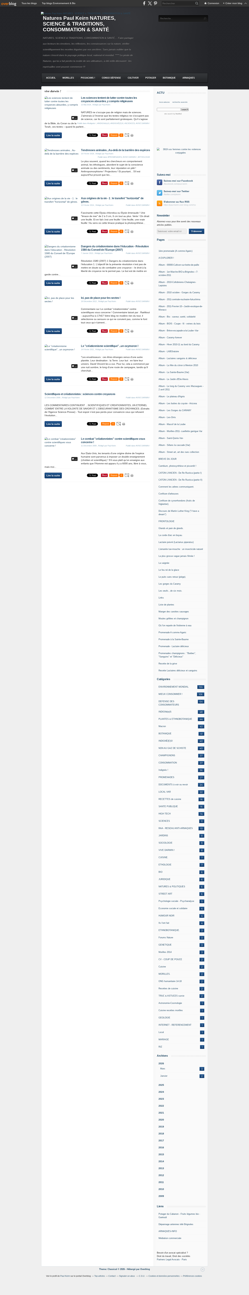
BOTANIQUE (165, 733)
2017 (161, 1140)
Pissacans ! (88, 78)
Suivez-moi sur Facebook (178, 180)
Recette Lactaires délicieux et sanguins (178, 670)
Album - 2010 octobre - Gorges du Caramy (179, 292)
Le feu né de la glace (169, 570)
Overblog (145, 1269)
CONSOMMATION (168, 762)
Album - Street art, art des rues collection (179, 452)
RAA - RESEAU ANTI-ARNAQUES (176, 828)
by (177, 114)
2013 (161, 1168)
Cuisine (162, 966)
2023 (161, 1098)
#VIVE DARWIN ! (143, 123)
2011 (161, 1182)
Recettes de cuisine (168, 988)
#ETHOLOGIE (144, 157)
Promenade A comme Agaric (172, 632)
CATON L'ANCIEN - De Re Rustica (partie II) (180, 480)
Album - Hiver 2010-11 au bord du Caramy (179, 344)
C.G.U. (142, 1276)
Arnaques (188, 78)
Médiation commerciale (170, 1238)
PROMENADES (166, 777)
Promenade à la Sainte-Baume (174, 639)
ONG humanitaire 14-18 (170, 981)
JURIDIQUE (164, 879)
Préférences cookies (192, 1276)
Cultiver (133, 78)
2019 (161, 1126)
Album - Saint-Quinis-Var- (171, 438)
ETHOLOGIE (165, 864)
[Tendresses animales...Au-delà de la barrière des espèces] (61, 153)
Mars (162, 1068)
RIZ (160, 1046)
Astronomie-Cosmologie (170, 1003)
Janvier (163, 1076)
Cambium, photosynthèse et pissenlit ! (177, 466)
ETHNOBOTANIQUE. (169, 930)
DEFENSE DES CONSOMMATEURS (169, 703)
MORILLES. (164, 974)
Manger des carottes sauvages (174, 611)
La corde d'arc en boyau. (171, 535)
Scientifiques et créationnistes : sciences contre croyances (80, 394)
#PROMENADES (115, 157)
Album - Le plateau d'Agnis (172, 396)
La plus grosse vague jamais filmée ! (177, 556)
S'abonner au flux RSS (176, 201)
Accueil (51, 78)
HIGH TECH (165, 813)
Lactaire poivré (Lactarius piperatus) (176, 542)
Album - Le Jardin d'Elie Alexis (173, 379)
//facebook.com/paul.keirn (175, 184)
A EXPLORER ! (166, 258)
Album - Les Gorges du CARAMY (175, 410)
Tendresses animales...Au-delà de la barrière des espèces (115, 150)
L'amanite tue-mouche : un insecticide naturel (181, 549)
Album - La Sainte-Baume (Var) (174, 372)
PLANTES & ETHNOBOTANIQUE (175, 719)
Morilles (68, 78)
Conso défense (111, 78)
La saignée (164, 563)
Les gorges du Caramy (170, 584)
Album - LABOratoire (169, 351)
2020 (161, 1119)
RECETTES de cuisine (170, 799)
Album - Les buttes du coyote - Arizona (178, 403)
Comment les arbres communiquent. (176, 486)
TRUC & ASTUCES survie (171, 995)
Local (161, 1032)
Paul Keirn (65, 1276)
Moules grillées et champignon (173, 618)
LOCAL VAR (165, 792)
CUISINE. (163, 857)
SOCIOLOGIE (165, 843)
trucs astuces (164, 102)
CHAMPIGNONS (167, 755)
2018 (161, 1133)
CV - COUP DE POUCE (170, 959)
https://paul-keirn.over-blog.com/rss (180, 205)
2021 (161, 1112)
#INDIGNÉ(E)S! (116, 123)
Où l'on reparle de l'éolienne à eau (175, 625)
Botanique (169, 78)
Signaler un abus (127, 1276)
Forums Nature (166, 937)
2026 (161, 1063)
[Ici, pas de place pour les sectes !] (61, 301)
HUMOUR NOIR (166, 915)
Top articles (99, 1276)
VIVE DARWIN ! (167, 850)
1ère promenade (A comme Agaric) (175, 251)
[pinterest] (155, 3)
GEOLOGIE (164, 1017)
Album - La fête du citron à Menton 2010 (178, 365)
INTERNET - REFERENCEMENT (175, 1025)
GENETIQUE (165, 945)
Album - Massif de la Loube (172, 424)
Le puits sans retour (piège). (172, 577)
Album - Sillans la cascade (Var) (174, 445)
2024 (161, 1092)
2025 (161, 1085)
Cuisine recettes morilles (171, 1010)
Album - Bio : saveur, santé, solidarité (177, 316)
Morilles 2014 (165, 952)
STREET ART (165, 894)
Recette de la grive (168, 663)
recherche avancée (180, 102)
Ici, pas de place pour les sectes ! (100, 297)
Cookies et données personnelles (164, 1276)
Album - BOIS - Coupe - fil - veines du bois (180, 323)
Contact (112, 1276)
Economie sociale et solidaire (173, 908)
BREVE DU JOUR (168, 459)
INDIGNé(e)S (165, 711)
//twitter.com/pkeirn (172, 194)
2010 (161, 1189)
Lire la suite (53, 135)
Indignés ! (163, 770)
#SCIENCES (129, 123)
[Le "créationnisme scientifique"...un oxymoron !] (61, 349)
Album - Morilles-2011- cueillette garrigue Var (180, 431)
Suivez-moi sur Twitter (176, 191)
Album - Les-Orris (167, 417)
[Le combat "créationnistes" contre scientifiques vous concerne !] (61, 445)
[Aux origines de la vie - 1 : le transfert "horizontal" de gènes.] (61, 201)
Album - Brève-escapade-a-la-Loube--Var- (179, 330)
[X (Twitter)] (150, 3)
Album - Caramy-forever (170, 337)
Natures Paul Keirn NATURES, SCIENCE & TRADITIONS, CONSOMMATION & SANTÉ (79, 23)
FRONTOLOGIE (166, 521)
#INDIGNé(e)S (103, 123)
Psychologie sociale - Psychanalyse (176, 901)
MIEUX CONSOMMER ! (170, 694)
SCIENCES (164, 821)
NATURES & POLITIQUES (172, 886)
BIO (160, 872)
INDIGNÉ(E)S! (166, 741)
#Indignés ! (91, 123)
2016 (161, 1147)
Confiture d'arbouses (169, 493)
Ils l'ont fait (164, 923)
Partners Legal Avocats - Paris (172, 1259)
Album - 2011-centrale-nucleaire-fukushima (179, 299)
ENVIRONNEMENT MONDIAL (174, 687)
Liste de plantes (166, 604)
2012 (161, 1175)
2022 (161, 1105)
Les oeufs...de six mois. (170, 590)
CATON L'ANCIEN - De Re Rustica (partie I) (180, 473)
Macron (162, 726)
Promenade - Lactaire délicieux (174, 646)
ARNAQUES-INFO (168, 1231)
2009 (161, 1196)
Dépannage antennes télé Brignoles (176, 1224)
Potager (150, 78)
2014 (161, 1161)
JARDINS (163, 835)
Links (161, 597)
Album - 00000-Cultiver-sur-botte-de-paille (179, 265)
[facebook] (144, 3)
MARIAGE (164, 1039)
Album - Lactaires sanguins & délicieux (178, 358)
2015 (161, 1154)
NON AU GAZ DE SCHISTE (172, 748)
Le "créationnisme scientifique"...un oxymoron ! (109, 346)
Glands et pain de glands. (171, 528)
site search (168, 114)
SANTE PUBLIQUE (168, 806)
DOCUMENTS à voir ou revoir (173, 784)
